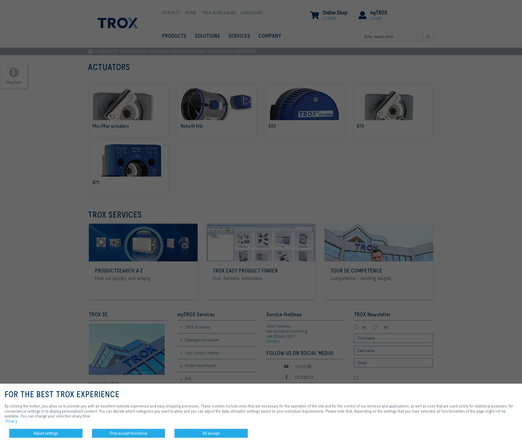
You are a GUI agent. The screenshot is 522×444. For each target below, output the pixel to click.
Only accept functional (128, 433)
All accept (211, 433)
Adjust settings (46, 433)
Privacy (11, 421)
